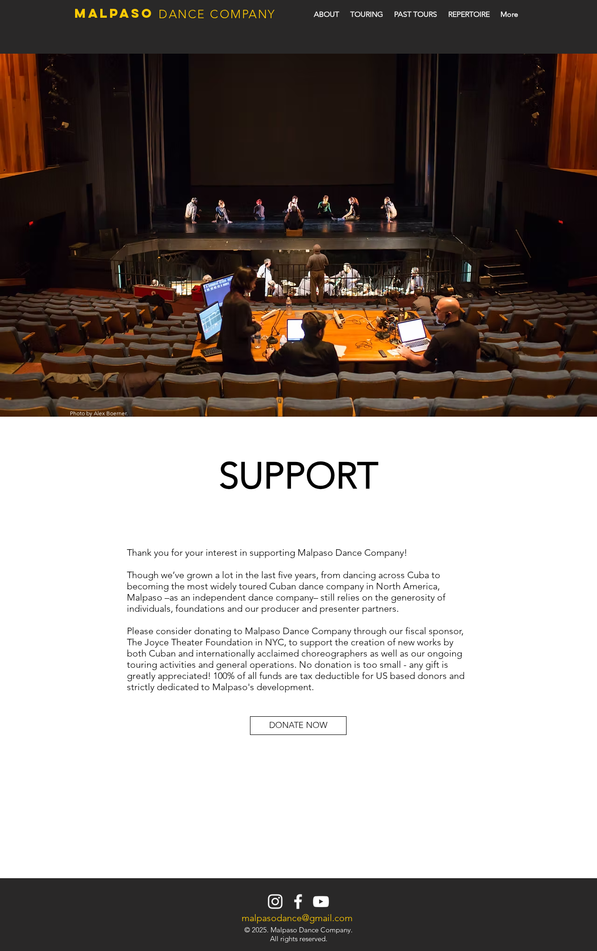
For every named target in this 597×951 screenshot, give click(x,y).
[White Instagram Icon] (275, 901)
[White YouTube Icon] (321, 901)
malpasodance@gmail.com (297, 917)
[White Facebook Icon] (298, 901)
